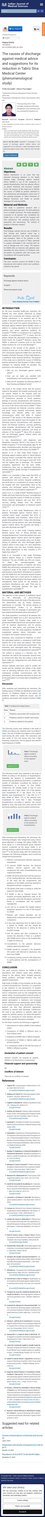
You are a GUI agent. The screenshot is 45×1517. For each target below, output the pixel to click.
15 (16, 444)
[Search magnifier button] (42, 11)
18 (35, 489)
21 (16, 551)
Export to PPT (12, 766)
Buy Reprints (16, 29)
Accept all (22, 1512)
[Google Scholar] (29, 1090)
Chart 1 (4, 733)
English (7, 38)
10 (3, 398)
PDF (37, 29)
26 (8, 679)
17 (11, 471)
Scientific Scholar (14, 1478)
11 (35, 405)
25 (7, 679)
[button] (41, 4)
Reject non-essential (22, 1506)
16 (37, 449)
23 (37, 611)
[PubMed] (20, 1090)
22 (22, 588)
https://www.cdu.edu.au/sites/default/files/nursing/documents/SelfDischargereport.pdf (24, 1402)
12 (10, 417)
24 (39, 649)
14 (18, 436)
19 (8, 507)
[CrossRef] (12, 1090)
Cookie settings (22, 1500)
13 (22, 431)
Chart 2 (10, 797)
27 (7, 851)
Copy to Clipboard (11, 155)
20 (25, 526)
